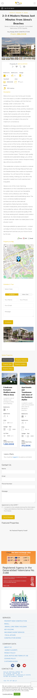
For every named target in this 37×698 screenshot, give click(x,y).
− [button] (5, 249)
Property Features (21, 360)
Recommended (8, 360)
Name (4, 468)
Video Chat (25, 294)
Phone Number (7, 484)
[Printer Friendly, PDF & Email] (25, 238)
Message (5, 491)
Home (11, 12)
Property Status (8, 369)
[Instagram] (18, 665)
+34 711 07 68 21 (9, 8)
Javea (26, 12)
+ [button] (5, 247)
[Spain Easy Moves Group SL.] (18, 4)
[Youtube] (24, 665)
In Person (12, 294)
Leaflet (18, 278)
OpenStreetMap (24, 278)
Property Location (20, 364)
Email (3, 476)
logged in (15, 457)
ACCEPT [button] (17, 694)
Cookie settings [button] (7, 694)
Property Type (7, 364)
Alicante (18, 12)
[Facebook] (12, 665)
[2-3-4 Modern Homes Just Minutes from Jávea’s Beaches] (18, 259)
